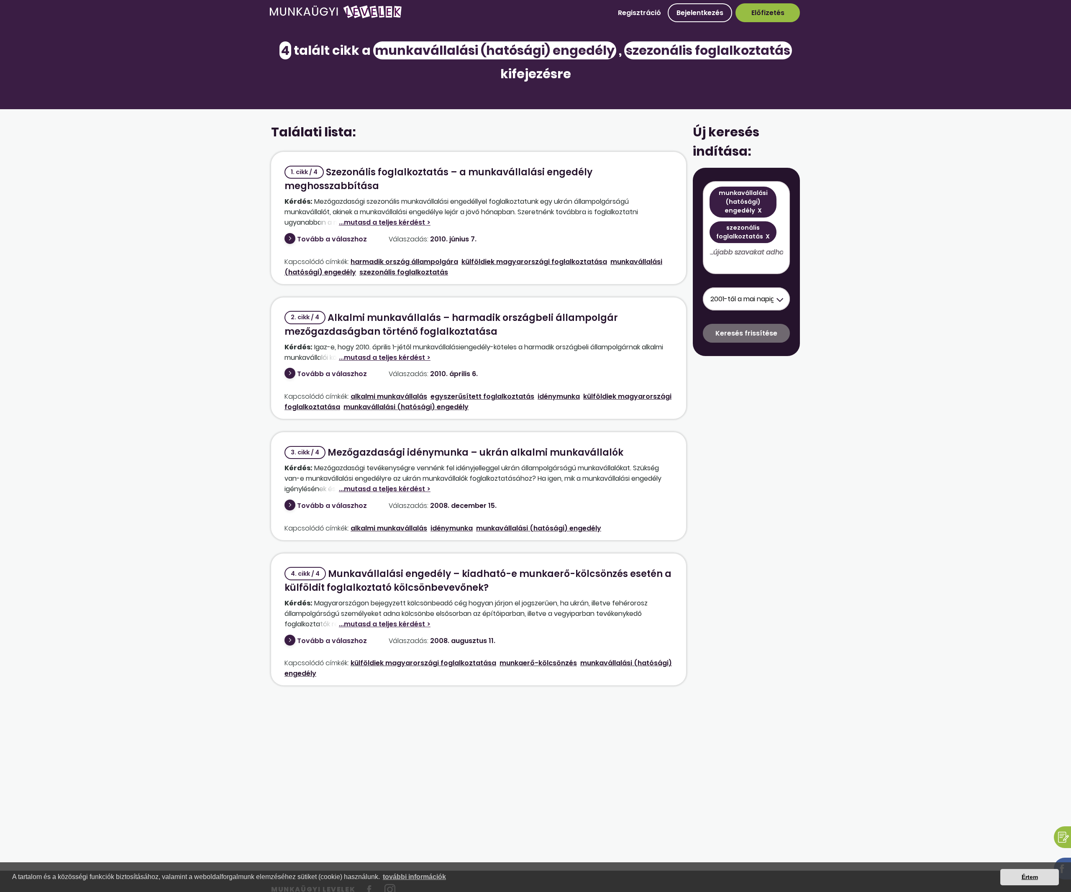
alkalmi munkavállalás (389, 396)
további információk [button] (414, 876)
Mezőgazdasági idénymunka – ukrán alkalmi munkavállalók (457, 452)
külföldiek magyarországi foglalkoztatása (534, 262)
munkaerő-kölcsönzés (538, 663)
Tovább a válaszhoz (332, 239)
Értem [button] (1030, 877)
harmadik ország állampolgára (404, 262)
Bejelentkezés (699, 13)
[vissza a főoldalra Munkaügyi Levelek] (335, 16)
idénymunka (559, 396)
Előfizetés (767, 13)
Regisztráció (639, 13)
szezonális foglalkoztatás (403, 272)
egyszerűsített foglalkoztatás (482, 396)
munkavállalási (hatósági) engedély (406, 407)
